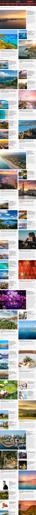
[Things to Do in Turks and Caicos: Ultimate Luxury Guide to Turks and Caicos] (4, 114)
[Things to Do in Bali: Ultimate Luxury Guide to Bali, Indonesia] (22, 174)
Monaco (1, 198)
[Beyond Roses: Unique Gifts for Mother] (22, 384)
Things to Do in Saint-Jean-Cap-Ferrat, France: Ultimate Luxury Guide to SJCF (26, 141)
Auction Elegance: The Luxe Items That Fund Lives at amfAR (12, 484)
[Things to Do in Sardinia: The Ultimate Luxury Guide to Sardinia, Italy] (9, 319)
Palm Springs (29, 78)
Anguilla (20, 348)
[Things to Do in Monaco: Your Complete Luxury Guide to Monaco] (9, 179)
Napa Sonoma (32, 398)
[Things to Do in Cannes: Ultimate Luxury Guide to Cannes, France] (22, 214)
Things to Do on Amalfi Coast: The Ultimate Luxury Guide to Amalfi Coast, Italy (13, 103)
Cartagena (10, 288)
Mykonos (29, 228)
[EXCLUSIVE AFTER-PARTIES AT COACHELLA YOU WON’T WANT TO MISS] (27, 239)
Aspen (10, 358)
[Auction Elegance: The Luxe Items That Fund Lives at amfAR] (4, 485)
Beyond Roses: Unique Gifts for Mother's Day (31, 382)
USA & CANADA (7, 5)
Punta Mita (10, 138)
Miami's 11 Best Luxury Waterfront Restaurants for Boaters (31, 433)
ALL (3, 5)
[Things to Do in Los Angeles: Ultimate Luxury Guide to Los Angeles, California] (4, 144)
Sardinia (1, 338)
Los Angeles (10, 148)
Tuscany (20, 428)
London (20, 208)
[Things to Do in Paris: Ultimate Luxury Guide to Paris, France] (27, 99)
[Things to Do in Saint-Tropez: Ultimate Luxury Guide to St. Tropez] (4, 345)
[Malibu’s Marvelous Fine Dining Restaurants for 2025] (27, 359)
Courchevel (10, 278)
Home (8, 1)
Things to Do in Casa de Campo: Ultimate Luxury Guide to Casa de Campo (26, 61)
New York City (29, 88)
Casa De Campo (20, 68)
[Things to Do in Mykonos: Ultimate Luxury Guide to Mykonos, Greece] (22, 224)
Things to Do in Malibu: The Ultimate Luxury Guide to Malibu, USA (30, 153)
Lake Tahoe (29, 398)
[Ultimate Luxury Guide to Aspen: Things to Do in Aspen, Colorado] (4, 355)
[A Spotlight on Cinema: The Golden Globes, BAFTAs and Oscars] (27, 269)
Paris (19, 118)
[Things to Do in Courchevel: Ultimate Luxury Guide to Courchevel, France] (4, 274)
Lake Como (10, 68)
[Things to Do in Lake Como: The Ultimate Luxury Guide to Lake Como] (4, 64)
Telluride (10, 128)
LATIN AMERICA (22, 5)
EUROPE (12, 5)
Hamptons (10, 258)
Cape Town (10, 208)
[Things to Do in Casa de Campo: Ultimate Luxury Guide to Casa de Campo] (27, 49)
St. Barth (1, 98)
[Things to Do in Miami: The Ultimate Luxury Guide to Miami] (4, 365)
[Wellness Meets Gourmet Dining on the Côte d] (22, 465)
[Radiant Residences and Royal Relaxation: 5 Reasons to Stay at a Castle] (4, 424)
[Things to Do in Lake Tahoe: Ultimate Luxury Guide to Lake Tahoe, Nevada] (9, 219)
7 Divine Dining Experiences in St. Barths (12, 503)
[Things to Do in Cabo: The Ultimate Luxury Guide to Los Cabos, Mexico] (22, 34)
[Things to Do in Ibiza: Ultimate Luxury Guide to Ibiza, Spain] (4, 244)
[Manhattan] (4, 374)
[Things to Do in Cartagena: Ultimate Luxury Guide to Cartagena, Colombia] (4, 284)
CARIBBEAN (16, 5)
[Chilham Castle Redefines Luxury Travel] (4, 414)
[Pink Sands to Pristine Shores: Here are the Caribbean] (27, 480)
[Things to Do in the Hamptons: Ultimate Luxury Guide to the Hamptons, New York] (4, 254)
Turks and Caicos (11, 118)
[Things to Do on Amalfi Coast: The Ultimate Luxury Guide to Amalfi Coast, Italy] (4, 104)
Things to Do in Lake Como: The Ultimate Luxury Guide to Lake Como (12, 63)
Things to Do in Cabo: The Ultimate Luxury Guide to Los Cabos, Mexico (31, 33)
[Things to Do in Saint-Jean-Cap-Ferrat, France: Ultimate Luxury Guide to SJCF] (27, 129)
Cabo (28, 38)
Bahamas (10, 268)
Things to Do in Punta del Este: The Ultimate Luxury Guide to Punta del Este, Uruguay (31, 13)
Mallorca (1, 58)
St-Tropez (10, 348)
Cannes (28, 218)
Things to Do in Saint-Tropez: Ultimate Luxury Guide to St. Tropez (12, 343)
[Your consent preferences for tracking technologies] (34, 513)
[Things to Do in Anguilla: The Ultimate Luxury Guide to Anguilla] (27, 329)
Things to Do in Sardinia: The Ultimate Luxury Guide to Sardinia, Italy (8, 332)
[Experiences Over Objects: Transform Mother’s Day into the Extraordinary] (22, 394)
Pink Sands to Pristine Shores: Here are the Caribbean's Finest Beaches (26, 492)
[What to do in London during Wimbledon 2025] (9, 389)
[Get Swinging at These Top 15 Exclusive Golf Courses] (4, 495)
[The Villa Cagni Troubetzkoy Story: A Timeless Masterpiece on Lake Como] (9, 460)
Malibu (27, 168)
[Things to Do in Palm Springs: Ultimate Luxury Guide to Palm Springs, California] (22, 74)
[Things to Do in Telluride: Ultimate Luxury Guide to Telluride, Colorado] (4, 124)
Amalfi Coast (10, 108)
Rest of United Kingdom (11, 418)
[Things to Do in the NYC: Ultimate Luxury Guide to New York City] (22, 84)
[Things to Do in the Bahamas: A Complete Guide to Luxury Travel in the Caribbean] (4, 264)
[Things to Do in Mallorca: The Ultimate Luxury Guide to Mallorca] (9, 39)
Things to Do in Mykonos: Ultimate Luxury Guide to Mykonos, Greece (31, 223)
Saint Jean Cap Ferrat (21, 148)
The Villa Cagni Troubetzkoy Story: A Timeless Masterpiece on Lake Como (9, 472)
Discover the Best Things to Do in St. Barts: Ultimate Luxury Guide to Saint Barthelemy (8, 91)
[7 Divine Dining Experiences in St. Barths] (4, 505)
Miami (10, 368)
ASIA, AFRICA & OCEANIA (28, 5)
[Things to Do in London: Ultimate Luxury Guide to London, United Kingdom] (27, 189)
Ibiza (9, 248)
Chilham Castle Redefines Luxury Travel (12, 412)
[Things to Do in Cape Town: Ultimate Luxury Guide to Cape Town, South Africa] (4, 204)
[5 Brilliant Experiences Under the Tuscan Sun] (27, 409)
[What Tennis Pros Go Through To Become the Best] (22, 315)
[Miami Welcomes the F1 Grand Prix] (22, 455)
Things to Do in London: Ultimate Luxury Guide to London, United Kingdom (26, 201)
